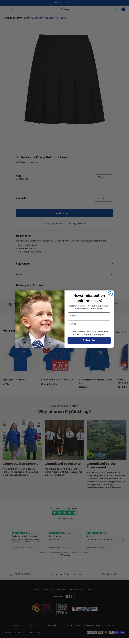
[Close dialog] (110, 293)
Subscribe (89, 340)
